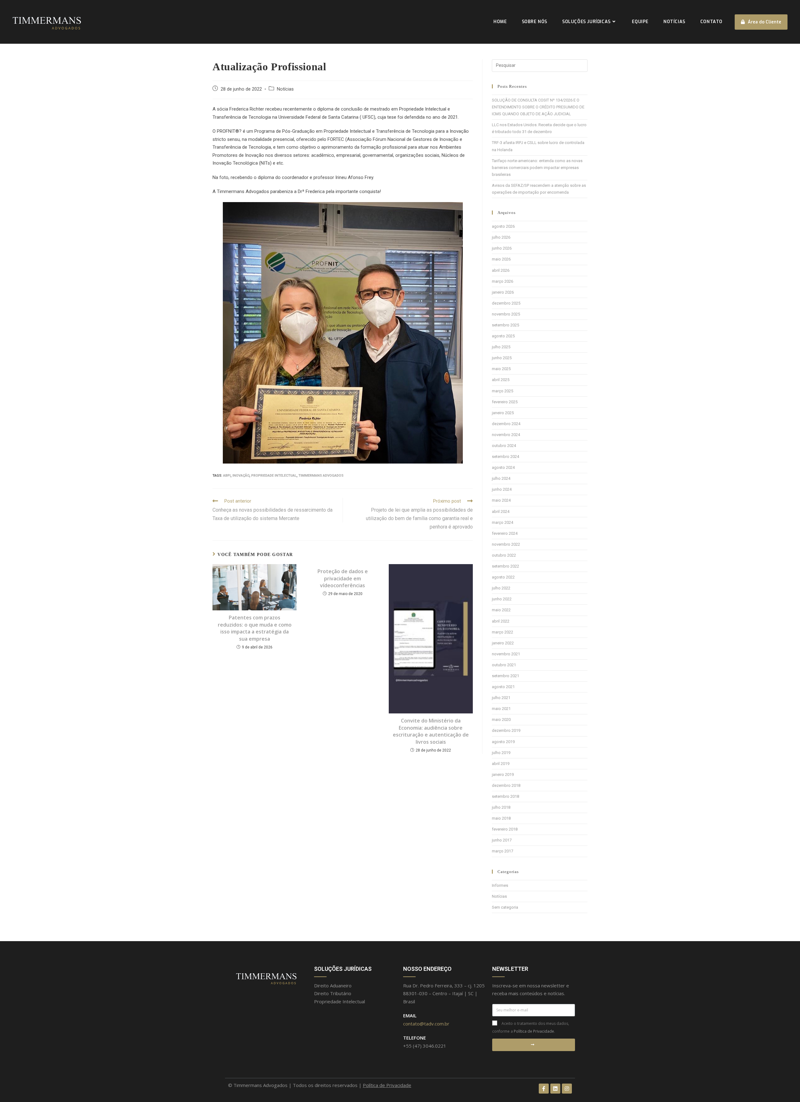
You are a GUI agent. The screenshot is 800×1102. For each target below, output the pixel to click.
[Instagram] (567, 1089)
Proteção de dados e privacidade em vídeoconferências (343, 578)
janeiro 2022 (503, 643)
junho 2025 (502, 357)
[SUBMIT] (533, 1045)
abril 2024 (500, 511)
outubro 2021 (504, 665)
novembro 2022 (506, 544)
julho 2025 (501, 347)
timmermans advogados (320, 476)
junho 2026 (502, 248)
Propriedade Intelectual (339, 1001)
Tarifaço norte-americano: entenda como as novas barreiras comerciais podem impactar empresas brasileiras (537, 167)
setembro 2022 (505, 566)
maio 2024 (501, 500)
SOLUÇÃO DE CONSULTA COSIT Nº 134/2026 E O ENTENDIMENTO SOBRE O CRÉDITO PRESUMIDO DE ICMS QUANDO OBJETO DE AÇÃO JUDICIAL (538, 107)
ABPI (227, 476)
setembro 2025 (505, 325)
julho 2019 (501, 752)
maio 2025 (501, 368)
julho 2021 (501, 697)
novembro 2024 (506, 434)
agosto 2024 (503, 467)
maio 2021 (501, 708)
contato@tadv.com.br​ (426, 1023)
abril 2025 (500, 379)
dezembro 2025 (506, 303)
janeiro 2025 (503, 412)
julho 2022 (501, 588)
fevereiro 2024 (505, 533)
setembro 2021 (505, 675)
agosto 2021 (503, 686)
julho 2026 (501, 237)
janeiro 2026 (503, 292)
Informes (500, 885)
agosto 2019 (503, 741)
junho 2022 (502, 599)
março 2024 (502, 522)
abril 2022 (500, 621)
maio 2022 (501, 610)
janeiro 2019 (503, 774)
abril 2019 (500, 763)
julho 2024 (501, 478)
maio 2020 (501, 719)
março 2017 (502, 851)
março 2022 (502, 632)
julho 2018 (501, 807)
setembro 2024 (505, 456)
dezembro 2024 (506, 423)
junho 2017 (502, 840)
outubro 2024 (504, 445)
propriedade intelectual (274, 476)
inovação (240, 476)
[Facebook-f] (544, 1089)
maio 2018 (501, 818)
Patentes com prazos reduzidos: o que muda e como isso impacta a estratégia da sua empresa (255, 628)
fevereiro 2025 (505, 402)
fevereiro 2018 (505, 829)
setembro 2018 (505, 796)
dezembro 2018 (506, 785)
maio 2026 (501, 259)
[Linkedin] (555, 1089)
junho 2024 (502, 489)
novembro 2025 (506, 314)
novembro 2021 (506, 654)
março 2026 (502, 281)
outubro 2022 (504, 555)
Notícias (285, 89)
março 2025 (502, 391)
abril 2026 (500, 270)
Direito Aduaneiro (333, 985)
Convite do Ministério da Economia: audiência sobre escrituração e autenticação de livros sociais (431, 731)
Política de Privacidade (534, 1031)
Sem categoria (505, 907)
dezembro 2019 (506, 730)
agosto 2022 (503, 577)
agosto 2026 (503, 226)
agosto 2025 (503, 336)
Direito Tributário (332, 993)
